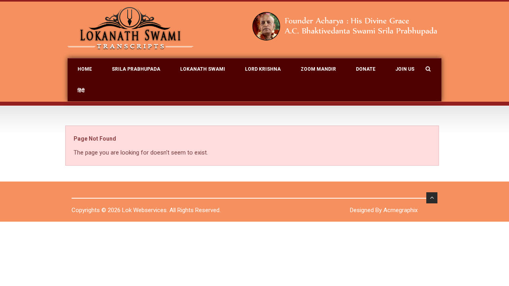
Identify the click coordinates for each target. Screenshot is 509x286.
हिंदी (81, 90)
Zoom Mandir (318, 69)
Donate (365, 69)
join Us (404, 69)
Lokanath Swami (202, 69)
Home (85, 69)
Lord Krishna (263, 69)
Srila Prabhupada (136, 69)
